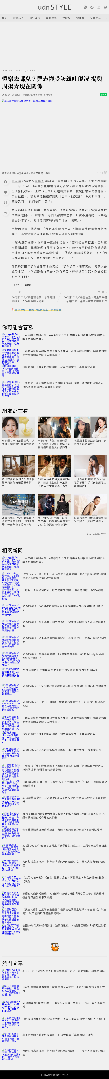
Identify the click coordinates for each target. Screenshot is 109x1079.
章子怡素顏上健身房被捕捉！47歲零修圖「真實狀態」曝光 (57, 1035)
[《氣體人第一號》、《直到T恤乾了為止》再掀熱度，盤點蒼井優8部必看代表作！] (11, 882)
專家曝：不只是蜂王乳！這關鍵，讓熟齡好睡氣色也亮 (18, 442)
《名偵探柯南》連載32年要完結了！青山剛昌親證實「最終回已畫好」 (64, 1019)
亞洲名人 (31, 70)
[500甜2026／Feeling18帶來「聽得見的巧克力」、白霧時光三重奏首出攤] (11, 850)
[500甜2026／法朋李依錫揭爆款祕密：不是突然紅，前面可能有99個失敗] (11, 642)
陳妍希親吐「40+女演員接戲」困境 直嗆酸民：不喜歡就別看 (58, 367)
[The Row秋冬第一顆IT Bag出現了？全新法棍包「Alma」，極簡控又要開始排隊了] (11, 786)
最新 (4, 18)
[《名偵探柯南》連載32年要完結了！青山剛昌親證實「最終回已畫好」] (11, 1023)
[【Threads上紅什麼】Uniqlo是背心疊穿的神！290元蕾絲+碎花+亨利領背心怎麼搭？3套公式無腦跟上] (11, 578)
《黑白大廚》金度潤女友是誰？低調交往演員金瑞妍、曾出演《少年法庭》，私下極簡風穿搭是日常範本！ (64, 911)
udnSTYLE (7, 70)
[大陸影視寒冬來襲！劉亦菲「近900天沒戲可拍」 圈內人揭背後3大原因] (11, 866)
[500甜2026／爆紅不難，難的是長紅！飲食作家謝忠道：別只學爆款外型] (11, 626)
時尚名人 (18, 18)
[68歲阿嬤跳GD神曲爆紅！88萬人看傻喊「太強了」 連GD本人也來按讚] (11, 1007)
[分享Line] (5, 192)
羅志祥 (16, 285)
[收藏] (5, 202)
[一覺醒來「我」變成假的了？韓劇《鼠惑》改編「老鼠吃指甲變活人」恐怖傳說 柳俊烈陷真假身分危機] (11, 387)
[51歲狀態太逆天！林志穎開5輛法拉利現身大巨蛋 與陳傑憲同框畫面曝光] (11, 802)
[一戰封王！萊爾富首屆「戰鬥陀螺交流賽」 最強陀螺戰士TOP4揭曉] (11, 594)
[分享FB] (5, 181)
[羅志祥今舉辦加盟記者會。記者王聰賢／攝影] (54, 135)
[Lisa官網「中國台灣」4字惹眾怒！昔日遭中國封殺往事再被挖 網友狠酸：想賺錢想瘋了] (11, 339)
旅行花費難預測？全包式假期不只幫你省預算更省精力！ (18, 483)
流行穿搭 (35, 18)
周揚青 (28, 285)
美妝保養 (51, 18)
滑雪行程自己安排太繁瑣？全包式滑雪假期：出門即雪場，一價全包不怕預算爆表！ (18, 521)
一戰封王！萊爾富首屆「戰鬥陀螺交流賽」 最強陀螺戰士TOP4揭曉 (62, 590)
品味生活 (95, 18)
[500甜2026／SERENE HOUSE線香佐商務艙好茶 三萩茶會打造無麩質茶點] (11, 706)
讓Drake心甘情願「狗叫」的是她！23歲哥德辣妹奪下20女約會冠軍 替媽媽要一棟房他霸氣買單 (54, 521)
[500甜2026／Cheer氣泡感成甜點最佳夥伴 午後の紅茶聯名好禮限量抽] (11, 690)
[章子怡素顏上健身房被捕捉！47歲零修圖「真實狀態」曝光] (11, 1039)
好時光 (66, 18)
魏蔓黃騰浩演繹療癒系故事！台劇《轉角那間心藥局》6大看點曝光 (62, 829)
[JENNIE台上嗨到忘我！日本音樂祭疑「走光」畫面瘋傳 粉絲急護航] (11, 975)
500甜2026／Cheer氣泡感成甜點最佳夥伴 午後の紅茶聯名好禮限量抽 (64, 686)
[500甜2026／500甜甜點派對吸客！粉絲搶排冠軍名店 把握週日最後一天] (11, 610)
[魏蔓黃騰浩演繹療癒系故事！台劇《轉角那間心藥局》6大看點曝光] (11, 834)
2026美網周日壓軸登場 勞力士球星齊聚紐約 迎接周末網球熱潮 (60, 670)
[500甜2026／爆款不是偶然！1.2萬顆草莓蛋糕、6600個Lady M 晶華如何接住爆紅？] (11, 658)
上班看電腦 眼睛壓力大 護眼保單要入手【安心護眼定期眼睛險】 (90, 483)
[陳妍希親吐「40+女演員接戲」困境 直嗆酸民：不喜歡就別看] (11, 371)
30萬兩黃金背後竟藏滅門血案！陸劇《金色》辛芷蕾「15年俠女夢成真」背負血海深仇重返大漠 (54, 483)
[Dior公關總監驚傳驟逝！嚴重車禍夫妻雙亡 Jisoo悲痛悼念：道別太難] (11, 991)
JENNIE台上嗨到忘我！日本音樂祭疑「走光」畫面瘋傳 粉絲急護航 (63, 971)
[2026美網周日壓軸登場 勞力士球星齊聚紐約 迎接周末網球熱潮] (11, 674)
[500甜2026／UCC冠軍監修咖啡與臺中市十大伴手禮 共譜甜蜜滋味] (11, 754)
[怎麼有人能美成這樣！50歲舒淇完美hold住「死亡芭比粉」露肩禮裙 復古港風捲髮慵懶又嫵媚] (11, 898)
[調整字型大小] (5, 212)
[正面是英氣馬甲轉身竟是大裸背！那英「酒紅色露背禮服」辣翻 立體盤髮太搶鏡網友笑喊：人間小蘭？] (11, 355)
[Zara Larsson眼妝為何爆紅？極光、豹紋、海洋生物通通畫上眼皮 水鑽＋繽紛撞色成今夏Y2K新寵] (11, 818)
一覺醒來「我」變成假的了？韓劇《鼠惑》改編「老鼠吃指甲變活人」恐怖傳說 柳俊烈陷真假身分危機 (54, 444)
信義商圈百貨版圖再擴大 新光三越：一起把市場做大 (90, 519)
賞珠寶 (80, 18)
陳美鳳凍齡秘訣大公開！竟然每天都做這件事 (90, 442)
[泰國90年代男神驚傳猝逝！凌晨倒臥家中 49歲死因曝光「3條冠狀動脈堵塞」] (11, 929)
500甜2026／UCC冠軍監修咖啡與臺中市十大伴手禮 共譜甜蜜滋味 (61, 750)
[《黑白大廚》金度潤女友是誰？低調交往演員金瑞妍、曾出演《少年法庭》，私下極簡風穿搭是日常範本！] (11, 914)
